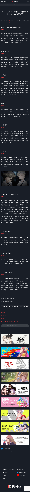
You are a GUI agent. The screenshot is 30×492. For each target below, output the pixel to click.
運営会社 (5, 479)
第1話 (2, 312)
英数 (28, 20)
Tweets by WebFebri (7, 452)
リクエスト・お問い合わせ (8, 469)
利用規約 (5, 476)
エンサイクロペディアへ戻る (10, 321)
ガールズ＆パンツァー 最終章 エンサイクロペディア (13, 4)
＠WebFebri (22, 472)
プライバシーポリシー (7, 472)
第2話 (2, 315)
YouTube (22, 475)
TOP (2, 4)
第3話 (2, 318)
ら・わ (23, 20)
